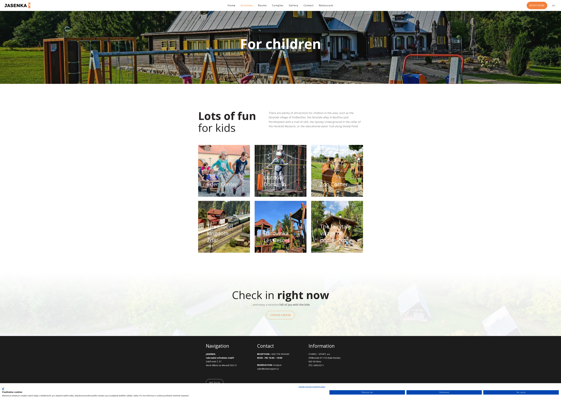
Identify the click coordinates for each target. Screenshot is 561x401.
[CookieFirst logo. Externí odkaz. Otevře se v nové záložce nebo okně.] (3, 389)
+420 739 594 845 (279, 354)
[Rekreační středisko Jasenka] (17, 5)
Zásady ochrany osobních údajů (311, 387)
